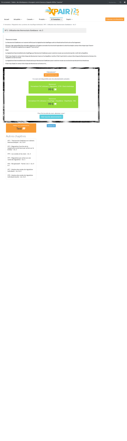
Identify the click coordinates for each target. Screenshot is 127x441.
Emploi (68, 19)
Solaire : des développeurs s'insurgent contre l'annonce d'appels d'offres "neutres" (37, 2)
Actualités (17, 19)
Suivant (50, 126)
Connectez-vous (52, 75)
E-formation (7, 24)
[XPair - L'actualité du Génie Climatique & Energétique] (63, 11)
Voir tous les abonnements (51, 117)
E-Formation (55, 19)
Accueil (6, 19)
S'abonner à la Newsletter (114, 19)
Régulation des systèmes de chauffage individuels (27, 24)
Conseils (30, 19)
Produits (42, 19)
